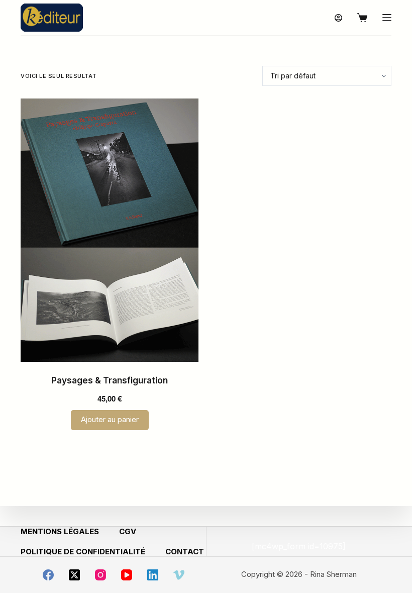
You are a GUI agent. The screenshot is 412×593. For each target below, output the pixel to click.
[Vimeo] (178, 574)
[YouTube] (126, 574)
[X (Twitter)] (74, 574)
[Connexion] (338, 18)
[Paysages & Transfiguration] (109, 230)
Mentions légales (60, 531)
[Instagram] (100, 574)
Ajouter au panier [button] (110, 419)
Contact (184, 551)
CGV (127, 531)
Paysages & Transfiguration (109, 380)
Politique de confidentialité (83, 551)
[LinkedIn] (152, 574)
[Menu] (386, 17)
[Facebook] (48, 574)
